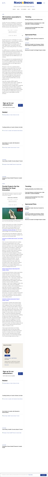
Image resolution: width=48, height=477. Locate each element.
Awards (3, 183)
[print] (22, 35)
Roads (18, 9)
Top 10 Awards (23, 9)
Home (3, 14)
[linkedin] (10, 35)
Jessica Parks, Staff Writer (13, 197)
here (33, 6)
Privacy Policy (30, 474)
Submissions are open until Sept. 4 (9, 229)
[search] (4, 3)
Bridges (14, 9)
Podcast (33, 9)
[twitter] (12, 35)
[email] (15, 35)
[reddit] (14, 35)
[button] (3, 3)
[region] (24, 475)
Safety (29, 9)
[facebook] (9, 35)
